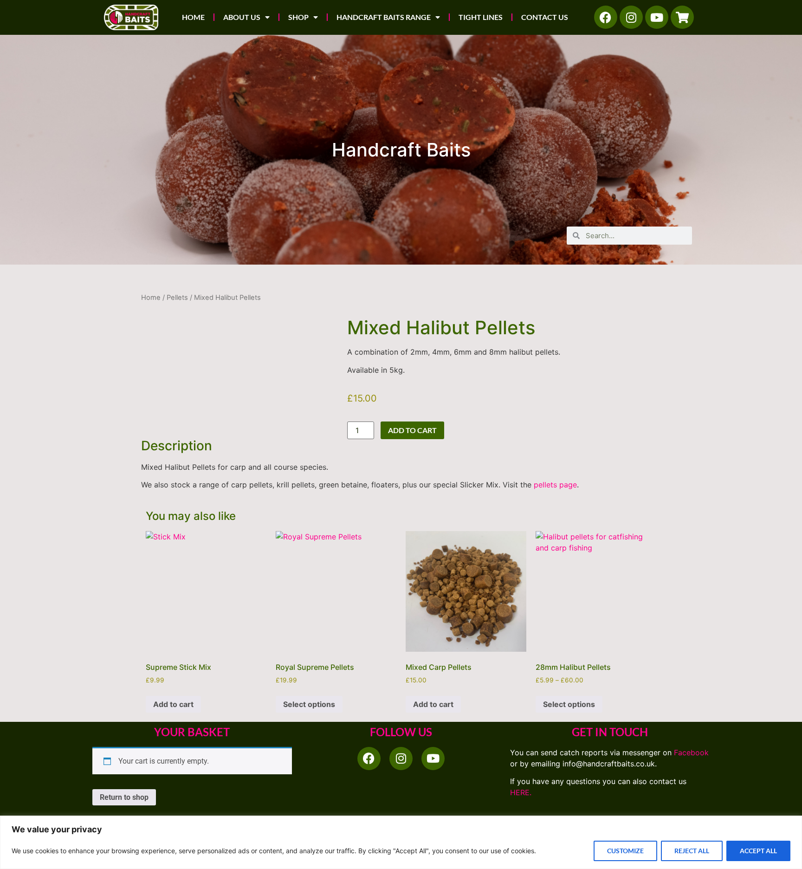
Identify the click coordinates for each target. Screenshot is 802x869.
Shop (298, 17)
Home (193, 17)
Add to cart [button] (173, 704)
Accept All (758, 851)
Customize (625, 851)
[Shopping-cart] (682, 17)
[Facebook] (605, 17)
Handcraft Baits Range (383, 17)
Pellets (177, 297)
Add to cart (412, 430)
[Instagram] (631, 17)
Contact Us (544, 17)
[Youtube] (656, 17)
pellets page (555, 484)
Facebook (691, 752)
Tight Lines (481, 17)
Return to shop (124, 797)
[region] (401, 842)
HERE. (520, 792)
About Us (241, 17)
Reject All (691, 851)
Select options (309, 704)
